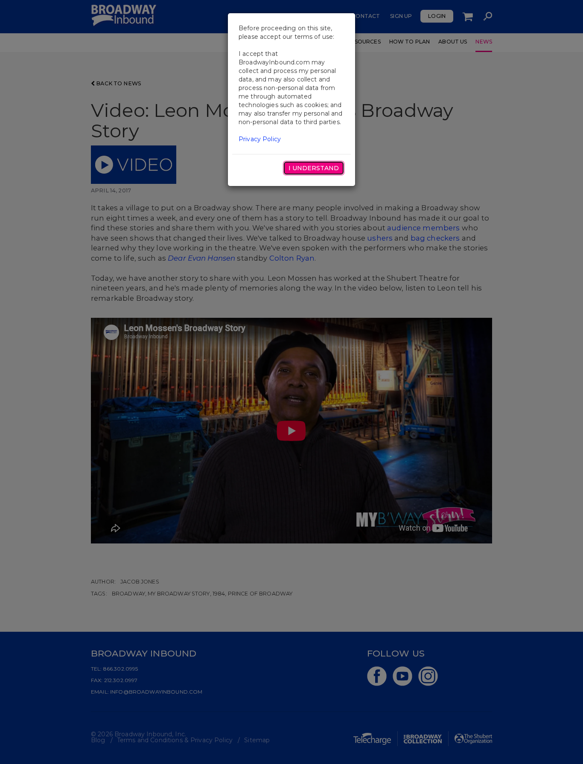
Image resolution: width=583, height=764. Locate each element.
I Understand (314, 168)
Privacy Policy (260, 139)
